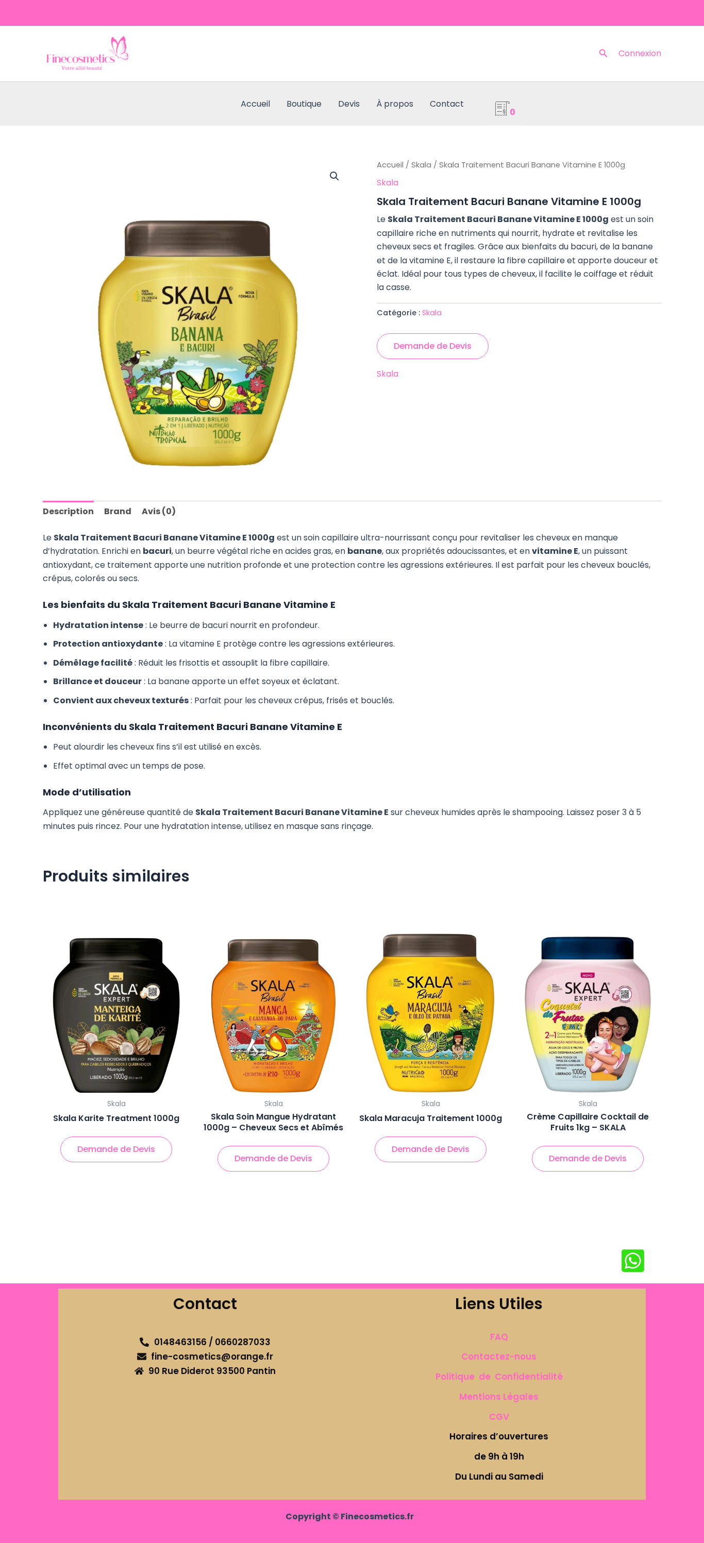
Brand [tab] (117, 511)
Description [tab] (68, 511)
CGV (499, 1417)
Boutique (304, 104)
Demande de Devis (433, 346)
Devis (349, 104)
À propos (394, 104)
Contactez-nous (499, 1356)
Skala (421, 165)
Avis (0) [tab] (159, 511)
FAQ (499, 1337)
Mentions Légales (499, 1397)
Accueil (255, 104)
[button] (603, 54)
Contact (447, 104)
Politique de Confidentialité (499, 1376)
